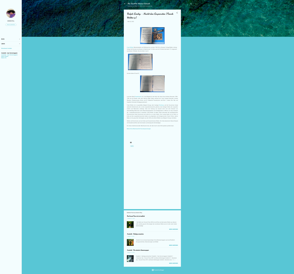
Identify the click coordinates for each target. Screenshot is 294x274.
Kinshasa (161, 105)
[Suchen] (191, 4)
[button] (177, 13)
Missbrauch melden (6, 48)
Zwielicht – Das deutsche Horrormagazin (138, 250)
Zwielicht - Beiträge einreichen (135, 234)
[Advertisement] (187, 33)
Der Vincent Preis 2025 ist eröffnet (136, 216)
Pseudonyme (138, 96)
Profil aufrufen (11, 24)
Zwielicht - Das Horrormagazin (9, 55)
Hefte (132, 146)
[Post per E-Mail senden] (131, 143)
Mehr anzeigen (173, 229)
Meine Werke (4, 56)
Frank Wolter (130, 47)
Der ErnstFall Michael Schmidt (138, 3)
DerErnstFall (10, 21)
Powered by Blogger (159, 270)
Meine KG (3, 58)
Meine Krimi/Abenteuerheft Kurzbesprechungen (139, 128)
